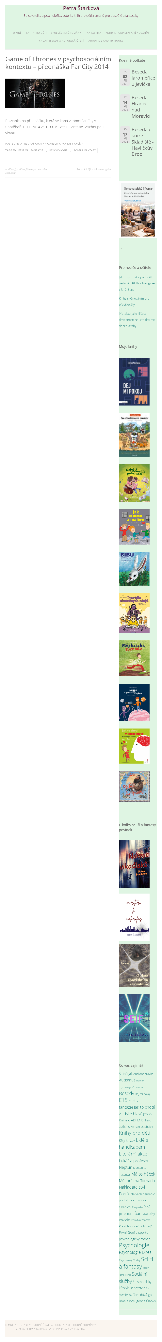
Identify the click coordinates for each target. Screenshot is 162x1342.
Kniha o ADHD (129, 1120)
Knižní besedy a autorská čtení (61, 40)
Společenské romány (66, 32)
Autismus (127, 1080)
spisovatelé (137, 1288)
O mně (17, 32)
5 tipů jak (126, 1073)
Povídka (125, 1219)
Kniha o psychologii (142, 1127)
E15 (123, 1099)
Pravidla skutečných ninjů (135, 1226)
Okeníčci (125, 1207)
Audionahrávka (143, 1074)
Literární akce (133, 1153)
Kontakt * (24, 1325)
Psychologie (58, 150)
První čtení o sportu (133, 1232)
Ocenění (142, 1200)
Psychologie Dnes (135, 1252)
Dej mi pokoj (142, 1094)
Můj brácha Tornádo (137, 1180)
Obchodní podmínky (82, 1325)
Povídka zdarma (140, 1220)
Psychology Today (129, 1260)
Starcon (149, 1288)
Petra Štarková (81, 8)
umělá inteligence (132, 1301)
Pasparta (137, 1207)
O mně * (10, 1325)
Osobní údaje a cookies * (49, 1325)
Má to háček (143, 1174)
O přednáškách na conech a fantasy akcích (52, 143)
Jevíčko (147, 1114)
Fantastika (93, 32)
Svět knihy (125, 1295)
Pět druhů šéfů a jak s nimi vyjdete (94, 169)
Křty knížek (127, 1140)
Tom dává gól (143, 1294)
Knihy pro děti (36, 32)
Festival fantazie (30, 150)
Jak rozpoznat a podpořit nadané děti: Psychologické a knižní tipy (137, 283)
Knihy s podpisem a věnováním (127, 32)
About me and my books (106, 40)
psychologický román (135, 1238)
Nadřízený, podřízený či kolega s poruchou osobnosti (26, 171)
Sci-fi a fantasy (85, 150)
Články (151, 1301)
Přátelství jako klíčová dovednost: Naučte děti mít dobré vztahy (137, 320)
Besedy (126, 1093)
